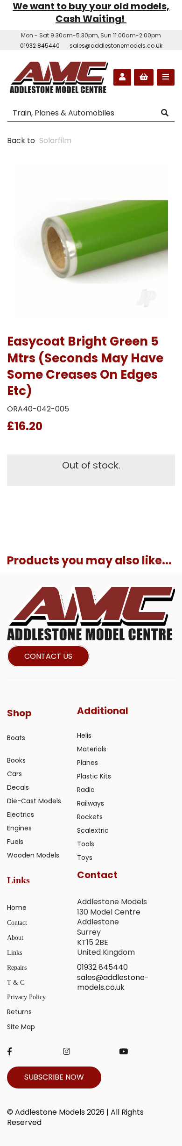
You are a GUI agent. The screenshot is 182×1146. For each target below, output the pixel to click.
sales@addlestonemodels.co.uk (116, 46)
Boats (16, 737)
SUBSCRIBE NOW (54, 1077)
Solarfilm (55, 140)
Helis (84, 735)
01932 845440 (40, 46)
